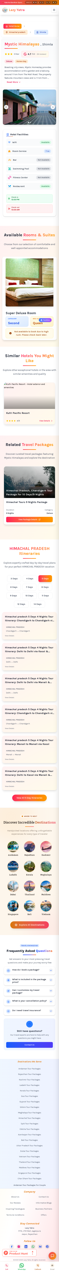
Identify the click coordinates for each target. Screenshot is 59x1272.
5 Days (45, 578)
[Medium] (40, 1246)
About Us (15, 1197)
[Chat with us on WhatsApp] (33, 1246)
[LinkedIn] (25, 1246)
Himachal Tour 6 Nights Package (26, 502)
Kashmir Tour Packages (29, 1080)
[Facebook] (11, 1246)
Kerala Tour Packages (29, 1091)
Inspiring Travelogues (15, 1209)
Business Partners (43, 1209)
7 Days (29, 587)
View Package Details (28, 519)
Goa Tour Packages (29, 1096)
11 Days (45, 595)
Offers (44, 1215)
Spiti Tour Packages (29, 1123)
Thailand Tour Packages (29, 1162)
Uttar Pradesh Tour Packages (29, 1145)
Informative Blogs (44, 1203)
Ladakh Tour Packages (29, 1085)
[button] (29, 107)
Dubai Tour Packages (29, 1151)
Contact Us (29, 1045)
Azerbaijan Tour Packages (29, 1134)
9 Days (13, 595)
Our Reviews (15, 1203)
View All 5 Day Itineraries (29, 798)
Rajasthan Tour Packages (29, 1074)
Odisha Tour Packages (29, 1129)
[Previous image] (6, 107)
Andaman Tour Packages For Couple (30, 1185)
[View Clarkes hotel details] (29, 396)
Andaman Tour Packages (30, 1069)
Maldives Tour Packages (29, 1167)
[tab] (28, 122)
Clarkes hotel (14, 413)
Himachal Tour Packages (29, 1118)
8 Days (45, 587)
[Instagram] (18, 1246)
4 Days (29, 578)
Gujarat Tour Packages (29, 1102)
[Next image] (53, 107)
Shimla (43, 32)
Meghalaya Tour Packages (29, 1112)
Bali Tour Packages (29, 1140)
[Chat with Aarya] (52, 1256)
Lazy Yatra (17, 10)
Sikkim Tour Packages (29, 1107)
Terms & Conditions (15, 1215)
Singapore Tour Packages (29, 1173)
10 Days (29, 595)
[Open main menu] (54, 10)
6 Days (13, 587)
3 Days (14, 578)
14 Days (38, 604)
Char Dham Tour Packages (29, 1178)
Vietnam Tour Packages (29, 1156)
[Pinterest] (47, 1246)
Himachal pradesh (17, 32)
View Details (44, 421)
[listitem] (13, 849)
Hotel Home (14, 26)
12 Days (21, 604)
